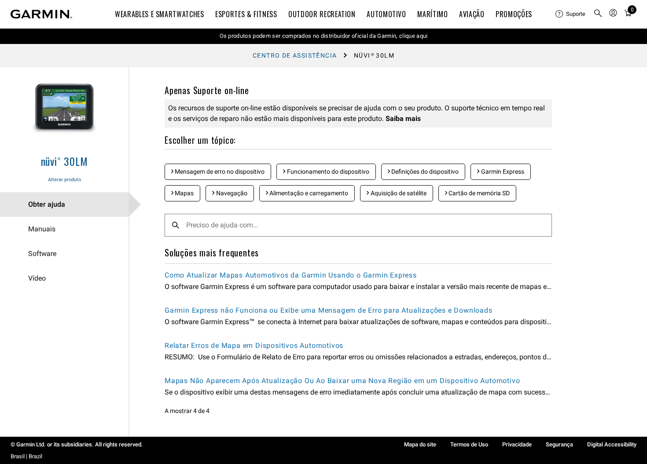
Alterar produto (64, 180)
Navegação (231, 193)
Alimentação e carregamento (308, 193)
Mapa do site (420, 444)
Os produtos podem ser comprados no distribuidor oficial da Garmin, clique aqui (324, 36)
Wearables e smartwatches (159, 14)
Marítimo (432, 14)
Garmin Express (502, 171)
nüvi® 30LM (64, 161)
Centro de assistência (295, 55)
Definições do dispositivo (424, 171)
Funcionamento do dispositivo (327, 171)
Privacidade (517, 444)
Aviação (471, 14)
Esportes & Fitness (246, 14)
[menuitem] (570, 14)
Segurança (559, 444)
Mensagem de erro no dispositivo (219, 171)
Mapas (183, 193)
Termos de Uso (469, 444)
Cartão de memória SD (478, 193)
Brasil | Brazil (26, 456)
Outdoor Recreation (322, 14)
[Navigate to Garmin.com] (41, 14)
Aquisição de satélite (397, 193)
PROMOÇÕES (514, 14)
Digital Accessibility (611, 444)
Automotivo (386, 14)
